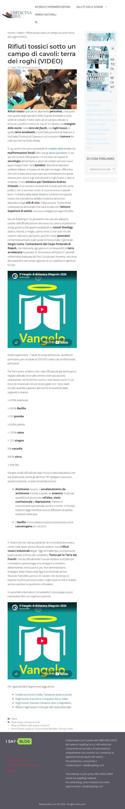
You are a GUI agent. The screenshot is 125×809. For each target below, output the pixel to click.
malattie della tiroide (59, 148)
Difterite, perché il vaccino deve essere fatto (98, 143)
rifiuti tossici (17, 722)
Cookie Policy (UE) (16, 760)
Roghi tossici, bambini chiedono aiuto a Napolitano (43, 703)
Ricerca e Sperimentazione (52, 7)
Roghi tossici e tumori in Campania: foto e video (41, 699)
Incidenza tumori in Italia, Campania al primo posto (43, 694)
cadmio (20, 424)
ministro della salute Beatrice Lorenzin (37, 194)
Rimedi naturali (45, 14)
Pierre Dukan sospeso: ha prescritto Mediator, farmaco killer (42, 728)
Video (20, 32)
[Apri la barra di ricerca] (36, 22)
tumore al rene (32, 722)
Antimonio (22, 400)
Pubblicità (11, 771)
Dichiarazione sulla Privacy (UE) (23, 765)
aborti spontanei (58, 153)
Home (11, 32)
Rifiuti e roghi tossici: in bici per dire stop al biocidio (43, 707)
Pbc (17, 465)
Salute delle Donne (89, 7)
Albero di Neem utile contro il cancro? (30, 725)
